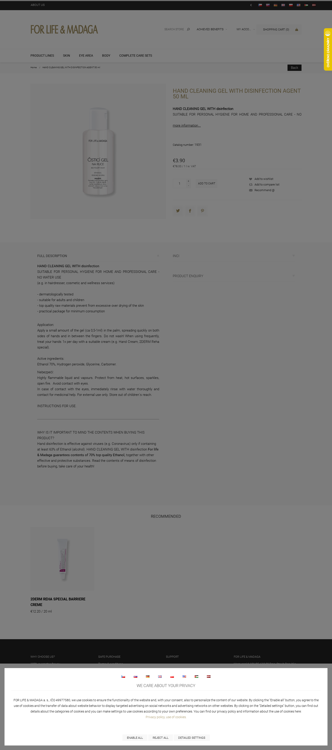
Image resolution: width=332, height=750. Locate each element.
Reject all (160, 737)
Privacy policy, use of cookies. (166, 717)
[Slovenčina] (135, 676)
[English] (160, 676)
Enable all (135, 737)
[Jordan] (196, 676)
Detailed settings (191, 737)
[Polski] (172, 676)
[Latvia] (208, 676)
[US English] (184, 676)
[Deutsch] (147, 676)
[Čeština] (123, 676)
